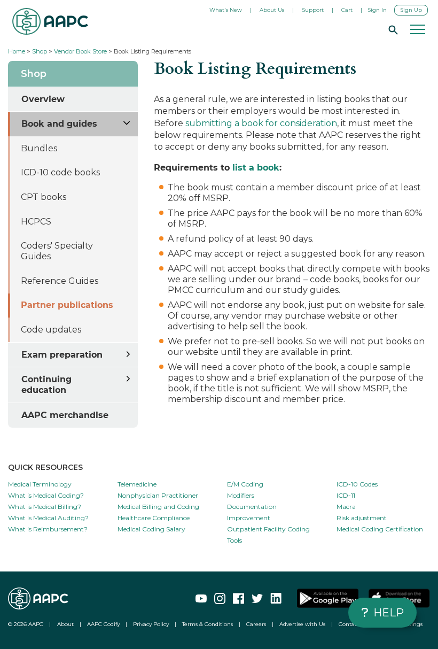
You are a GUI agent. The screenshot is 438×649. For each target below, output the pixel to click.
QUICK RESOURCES (45, 467)
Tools (234, 540)
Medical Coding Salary (151, 529)
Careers (256, 624)
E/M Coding (245, 484)
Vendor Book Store (80, 51)
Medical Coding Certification (380, 529)
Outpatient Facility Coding (268, 529)
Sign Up (411, 9)
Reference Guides (59, 281)
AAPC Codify (103, 624)
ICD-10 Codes (357, 484)
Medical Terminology (40, 484)
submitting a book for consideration (261, 123)
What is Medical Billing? (44, 507)
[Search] (391, 29)
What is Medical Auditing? (48, 518)
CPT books (43, 197)
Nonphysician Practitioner (158, 495)
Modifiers (240, 495)
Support (313, 9)
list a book (255, 168)
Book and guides (59, 124)
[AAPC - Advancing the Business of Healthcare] (50, 21)
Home (16, 51)
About (65, 624)
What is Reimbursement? (48, 529)
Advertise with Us (302, 624)
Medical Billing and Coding (158, 507)
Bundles (39, 148)
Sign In (377, 9)
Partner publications (67, 305)
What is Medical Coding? (46, 495)
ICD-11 (346, 495)
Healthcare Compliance (154, 518)
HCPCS (36, 222)
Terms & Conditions (207, 624)
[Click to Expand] (127, 122)
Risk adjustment (362, 518)
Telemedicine (137, 484)
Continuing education (46, 384)
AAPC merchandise (64, 415)
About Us (272, 9)
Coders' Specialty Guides (57, 251)
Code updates (51, 329)
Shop (39, 51)
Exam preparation (62, 355)
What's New (225, 9)
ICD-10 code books (60, 172)
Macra (346, 507)
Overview (43, 99)
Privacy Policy (151, 624)
